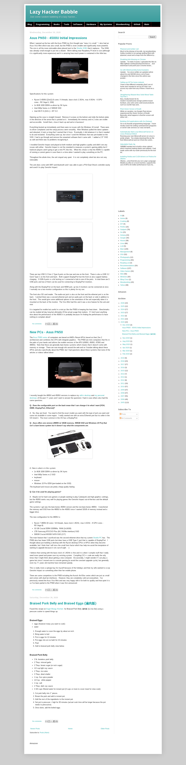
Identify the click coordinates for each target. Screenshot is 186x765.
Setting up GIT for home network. (132, 82)
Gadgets (123, 230)
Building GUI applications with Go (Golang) (136, 121)
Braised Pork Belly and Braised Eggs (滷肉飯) (63, 603)
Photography (125, 257)
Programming (43, 24)
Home (70, 729)
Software (77, 24)
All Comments (126, 418)
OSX (122, 254)
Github (137, 24)
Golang (123, 235)
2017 (123, 364)
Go (121, 232)
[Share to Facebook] (54, 323)
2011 (123, 383)
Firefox (122, 227)
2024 (123, 309)
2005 (123, 402)
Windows (123, 277)
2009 (123, 390)
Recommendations (127, 266)
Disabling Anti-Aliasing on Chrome (133, 59)
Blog (30, 24)
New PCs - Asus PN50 (46, 332)
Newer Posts (35, 729)
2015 (123, 371)
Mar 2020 (126, 351)
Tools (66, 24)
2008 (123, 393)
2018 (123, 361)
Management (125, 252)
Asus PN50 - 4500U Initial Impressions (58, 38)
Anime (122, 218)
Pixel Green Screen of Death (130, 109)
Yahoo (122, 285)
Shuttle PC (97, 538)
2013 (123, 377)
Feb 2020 (126, 354)
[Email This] (46, 323)
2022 (123, 316)
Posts (123, 414)
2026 (123, 303)
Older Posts (105, 729)
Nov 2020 (126, 338)
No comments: (37, 324)
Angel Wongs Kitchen (55, 609)
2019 (123, 358)
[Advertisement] (138, 188)
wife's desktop (85, 395)
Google (123, 238)
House (122, 241)
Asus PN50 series (40, 337)
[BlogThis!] (49, 323)
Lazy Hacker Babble (54, 11)
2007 (123, 396)
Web (122, 274)
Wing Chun (124, 279)
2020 (123, 322)
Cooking (123, 221)
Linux (122, 243)
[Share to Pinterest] (56, 323)
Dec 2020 (126, 325)
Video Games (125, 271)
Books (57, 24)
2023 (123, 313)
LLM (122, 246)
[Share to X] (51, 323)
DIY (121, 224)
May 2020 (126, 344)
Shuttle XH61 (82, 48)
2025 (123, 306)
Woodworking (123, 24)
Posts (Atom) (44, 733)
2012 (123, 380)
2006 (123, 399)
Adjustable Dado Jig (127, 144)
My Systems (106, 24)
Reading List (125, 263)
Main (146, 24)
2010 (123, 387)
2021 (123, 319)
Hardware (91, 24)
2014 (123, 374)
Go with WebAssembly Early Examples (134, 70)
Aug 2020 (126, 341)
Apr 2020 (126, 348)
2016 (123, 367)
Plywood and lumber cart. (129, 49)
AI (121, 216)
